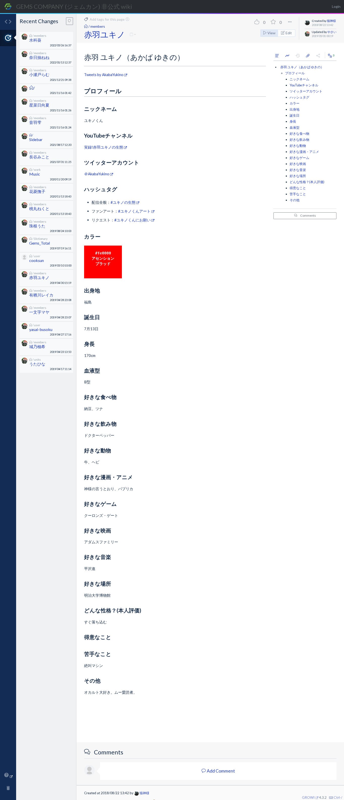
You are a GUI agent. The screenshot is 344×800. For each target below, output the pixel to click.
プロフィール (295, 73)
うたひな (37, 363)
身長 (293, 121)
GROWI (308, 797)
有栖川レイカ (41, 294)
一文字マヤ (39, 312)
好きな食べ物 (299, 134)
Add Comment (220, 771)
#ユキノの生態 (123, 202)
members (40, 35)
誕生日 (294, 115)
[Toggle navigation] (76, 398)
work (37, 169)
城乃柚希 (37, 346)
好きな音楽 (298, 170)
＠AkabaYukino (96, 174)
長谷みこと (39, 156)
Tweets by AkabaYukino (103, 74)
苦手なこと (298, 194)
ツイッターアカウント (306, 91)
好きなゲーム (299, 158)
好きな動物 (298, 146)
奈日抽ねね (39, 57)
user (37, 256)
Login (336, 6)
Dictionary (41, 238)
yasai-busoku (40, 329)
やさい (331, 32)
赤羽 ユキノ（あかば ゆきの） (302, 67)
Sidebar (36, 139)
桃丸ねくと (39, 208)
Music (34, 174)
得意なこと (298, 188)
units (37, 359)
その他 (294, 200)
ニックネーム (299, 79)
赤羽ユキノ (39, 277)
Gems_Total (39, 243)
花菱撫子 (37, 191)
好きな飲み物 (299, 140)
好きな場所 (298, 176)
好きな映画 (298, 164)
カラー (294, 103)
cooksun (36, 260)
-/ (341, 797)
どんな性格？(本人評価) (307, 182)
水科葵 (35, 40)
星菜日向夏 (39, 105)
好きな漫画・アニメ (304, 152)
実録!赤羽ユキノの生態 (103, 147)
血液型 (294, 127)
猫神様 (331, 21)
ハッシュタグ (299, 97)
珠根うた (37, 225)
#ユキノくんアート (134, 211)
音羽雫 (35, 122)
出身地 (294, 109)
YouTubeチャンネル (304, 85)
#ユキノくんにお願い (132, 220)
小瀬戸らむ (39, 74)
